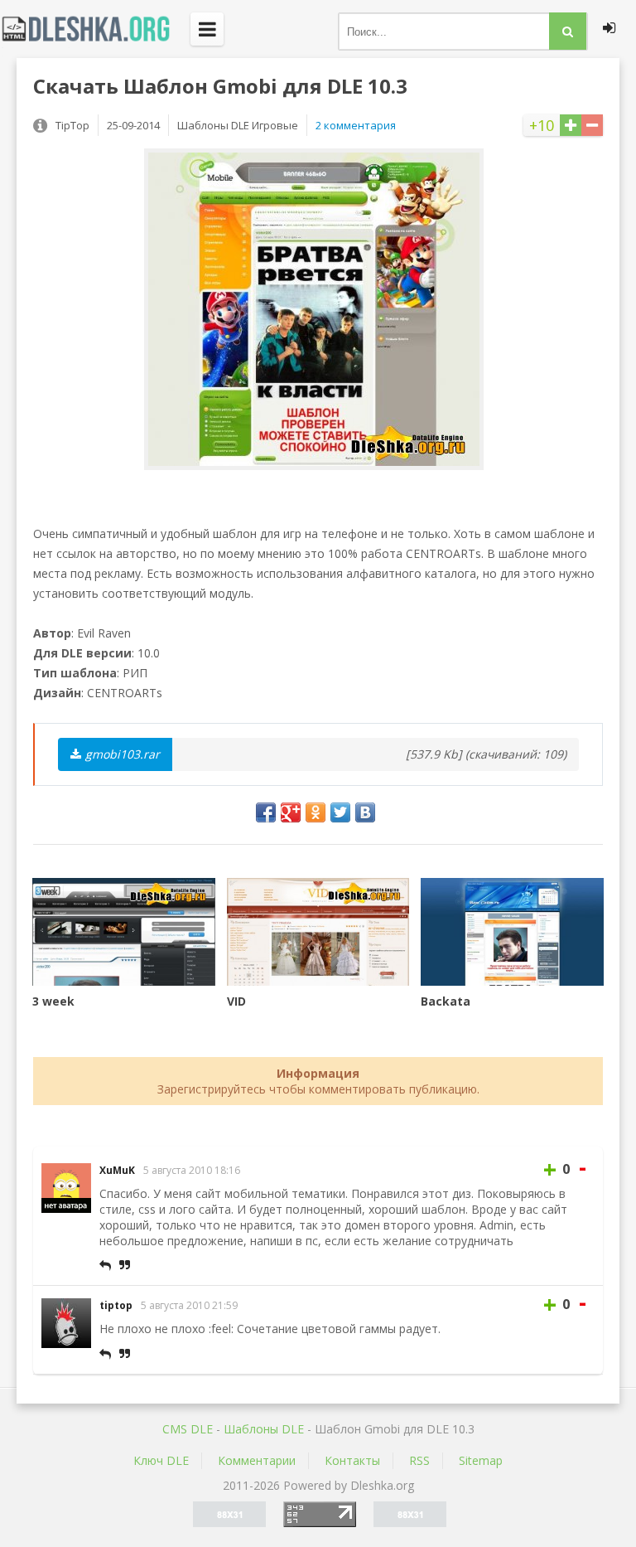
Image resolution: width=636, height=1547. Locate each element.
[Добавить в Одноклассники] (315, 812)
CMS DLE (187, 1429)
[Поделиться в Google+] (291, 812)
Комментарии (257, 1460)
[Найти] (567, 31)
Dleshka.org (95, 29)
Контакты (352, 1460)
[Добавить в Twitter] (340, 812)
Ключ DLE (161, 1460)
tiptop (115, 1305)
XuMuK (117, 1170)
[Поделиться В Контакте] (365, 812)
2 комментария (356, 125)
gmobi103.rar (122, 754)
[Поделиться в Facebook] (266, 812)
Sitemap (481, 1460)
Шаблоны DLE (264, 1429)
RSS (419, 1460)
